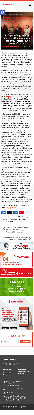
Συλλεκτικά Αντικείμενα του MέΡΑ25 (23, 372)
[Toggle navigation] (30, 4)
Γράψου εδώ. (12, 208)
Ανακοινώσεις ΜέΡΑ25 (17, 15)
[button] (2, 12)
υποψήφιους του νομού (13, 97)
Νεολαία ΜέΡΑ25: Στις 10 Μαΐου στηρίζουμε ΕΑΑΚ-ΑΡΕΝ (15, 238)
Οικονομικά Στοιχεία (7, 374)
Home (5, 15)
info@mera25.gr (11, 392)
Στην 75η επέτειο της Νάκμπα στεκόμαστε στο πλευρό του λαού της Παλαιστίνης (17, 229)
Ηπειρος (4, 219)
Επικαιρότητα (7, 370)
